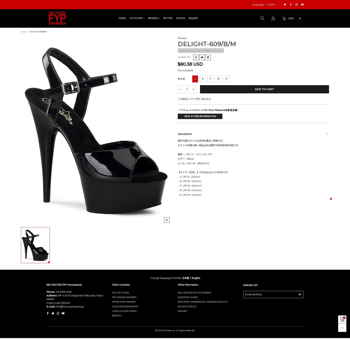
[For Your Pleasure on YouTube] (63, 313)
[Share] (196, 57)
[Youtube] (302, 5)
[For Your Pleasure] (57, 18)
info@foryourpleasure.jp (69, 306)
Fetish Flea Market (124, 301)
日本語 (185, 277)
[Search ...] (262, 18)
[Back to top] (342, 328)
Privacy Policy (187, 306)
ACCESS (180, 18)
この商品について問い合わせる (194, 98)
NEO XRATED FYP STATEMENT (194, 292)
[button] (180, 89)
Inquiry (193, 18)
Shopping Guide (188, 297)
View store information (200, 116)
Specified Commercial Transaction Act (203, 301)
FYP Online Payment (124, 297)
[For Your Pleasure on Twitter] (53, 313)
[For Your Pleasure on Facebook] (48, 313)
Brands (153, 18)
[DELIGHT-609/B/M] (96, 130)
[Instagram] (297, 5)
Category (136, 18)
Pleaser (182, 38)
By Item (168, 18)
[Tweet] (202, 57)
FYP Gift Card (120, 292)
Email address (253, 294)
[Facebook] (291, 5)
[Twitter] (285, 5)
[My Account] (273, 18)
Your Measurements (125, 306)
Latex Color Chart (124, 311)
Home (122, 18)
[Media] (167, 220)
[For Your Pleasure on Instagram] (58, 313)
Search (116, 315)
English (196, 277)
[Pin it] (208, 57)
